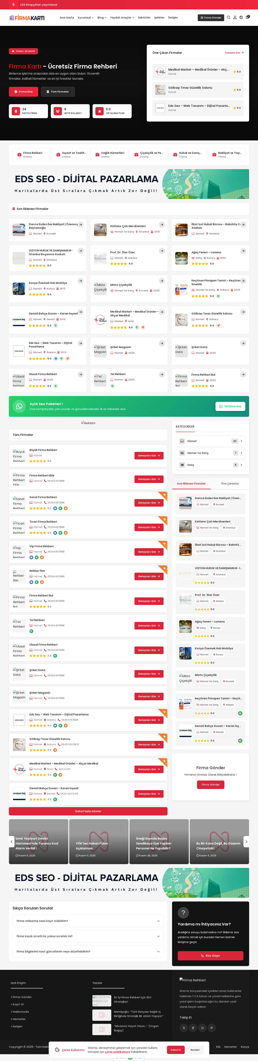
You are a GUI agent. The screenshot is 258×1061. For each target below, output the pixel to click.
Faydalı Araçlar (120, 17)
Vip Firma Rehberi (41, 546)
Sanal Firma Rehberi (43, 497)
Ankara (132, 258)
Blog (100, 17)
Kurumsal (84, 17)
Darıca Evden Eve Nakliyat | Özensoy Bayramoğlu (218, 498)
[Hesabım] (235, 17)
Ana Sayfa (67, 17)
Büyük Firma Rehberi (43, 450)
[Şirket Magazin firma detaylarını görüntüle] (162, 343)
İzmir (131, 321)
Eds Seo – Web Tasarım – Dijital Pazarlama (59, 714)
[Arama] (228, 17)
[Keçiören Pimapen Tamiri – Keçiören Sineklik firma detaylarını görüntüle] (243, 281)
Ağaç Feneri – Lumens (210, 621)
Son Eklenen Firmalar (191, 483)
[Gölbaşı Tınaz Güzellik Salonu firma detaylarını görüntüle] (243, 312)
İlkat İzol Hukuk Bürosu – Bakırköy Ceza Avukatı (218, 545)
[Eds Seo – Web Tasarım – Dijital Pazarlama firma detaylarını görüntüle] (81, 343)
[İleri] (246, 841)
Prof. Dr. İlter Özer (207, 595)
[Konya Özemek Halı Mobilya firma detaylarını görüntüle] (81, 281)
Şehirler (159, 17)
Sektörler (144, 17)
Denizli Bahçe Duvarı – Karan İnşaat (54, 788)
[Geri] (12, 841)
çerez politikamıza (117, 1052)
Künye (245, 1047)
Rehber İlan (37, 570)
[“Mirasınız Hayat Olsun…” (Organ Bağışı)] (101, 1029)
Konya (211, 258)
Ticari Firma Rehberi (43, 521)
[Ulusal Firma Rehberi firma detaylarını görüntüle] (81, 374)
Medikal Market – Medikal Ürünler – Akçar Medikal (63, 763)
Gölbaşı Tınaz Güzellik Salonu (49, 739)
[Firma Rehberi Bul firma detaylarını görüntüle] (243, 374)
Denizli (51, 319)
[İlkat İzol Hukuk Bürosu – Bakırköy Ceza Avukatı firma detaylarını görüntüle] (243, 225)
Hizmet (37, 233)
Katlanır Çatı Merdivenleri (212, 521)
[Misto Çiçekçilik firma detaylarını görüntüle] (162, 281)
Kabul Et (176, 1050)
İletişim (173, 17)
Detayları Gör (147, 455)
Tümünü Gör (232, 53)
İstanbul (144, 231)
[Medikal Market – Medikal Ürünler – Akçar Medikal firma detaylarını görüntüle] (162, 312)
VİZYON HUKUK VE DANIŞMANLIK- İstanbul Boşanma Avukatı (218, 568)
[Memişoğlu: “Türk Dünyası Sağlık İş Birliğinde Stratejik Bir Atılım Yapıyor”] (101, 1015)
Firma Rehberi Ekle (41, 475)
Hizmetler (19, 1019)
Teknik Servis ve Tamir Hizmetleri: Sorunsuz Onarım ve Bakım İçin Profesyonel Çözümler (79, 6)
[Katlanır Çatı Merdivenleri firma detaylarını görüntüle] (162, 225)
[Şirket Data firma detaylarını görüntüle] (243, 343)
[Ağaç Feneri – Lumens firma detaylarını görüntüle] (243, 251)
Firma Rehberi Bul (41, 595)
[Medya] (184, 1028)
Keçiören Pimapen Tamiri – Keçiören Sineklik (218, 698)
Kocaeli (51, 233)
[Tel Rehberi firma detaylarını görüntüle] (162, 374)
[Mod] (241, 17)
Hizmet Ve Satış (124, 231)
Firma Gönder (212, 17)
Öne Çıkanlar (230, 483)
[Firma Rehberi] (28, 17)
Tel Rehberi (37, 620)
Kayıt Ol (18, 1004)
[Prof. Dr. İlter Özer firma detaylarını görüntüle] (162, 251)
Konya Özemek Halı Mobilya (214, 648)
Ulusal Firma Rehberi (43, 644)
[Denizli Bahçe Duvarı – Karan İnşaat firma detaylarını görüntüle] (81, 312)
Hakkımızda (21, 1012)
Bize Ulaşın (213, 956)
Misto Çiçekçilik (206, 675)
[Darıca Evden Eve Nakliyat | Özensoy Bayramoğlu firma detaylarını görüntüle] (81, 225)
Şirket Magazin (39, 692)
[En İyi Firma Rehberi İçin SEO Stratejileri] (101, 1000)
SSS (218, 1047)
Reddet (195, 1050)
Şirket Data (37, 670)
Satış (199, 258)
